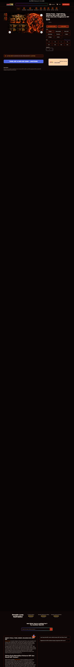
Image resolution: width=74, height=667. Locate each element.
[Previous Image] (10, 32)
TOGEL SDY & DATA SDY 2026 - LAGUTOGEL (23, 61)
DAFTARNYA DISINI (51, 26)
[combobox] (30, 4)
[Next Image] (41, 32)
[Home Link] (10, 4)
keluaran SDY (17, 659)
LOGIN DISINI (63, 26)
